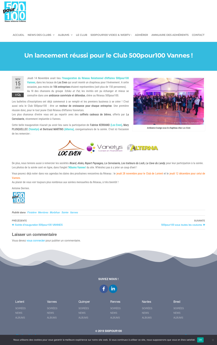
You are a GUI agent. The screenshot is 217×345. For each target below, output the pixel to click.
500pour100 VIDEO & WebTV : (111, 34)
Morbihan (55, 212)
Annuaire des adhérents (170, 34)
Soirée (65, 212)
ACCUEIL (18, 34)
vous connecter (36, 240)
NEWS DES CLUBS (39, 34)
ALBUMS (63, 34)
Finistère (32, 212)
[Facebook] (104, 289)
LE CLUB (81, 34)
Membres (43, 212)
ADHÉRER (141, 34)
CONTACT (198, 34)
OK (200, 339)
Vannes (74, 212)
